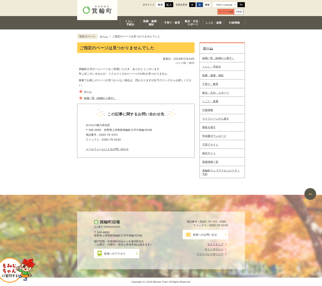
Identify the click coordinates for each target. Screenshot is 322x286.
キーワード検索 (226, 11)
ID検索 (239, 11)
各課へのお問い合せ (205, 234)
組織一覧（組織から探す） (100, 98)
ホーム (104, 36)
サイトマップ (215, 244)
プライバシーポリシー (210, 254)
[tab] (226, 11)
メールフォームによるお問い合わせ (107, 149)
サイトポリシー (214, 249)
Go (241, 4)
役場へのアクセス (114, 253)
